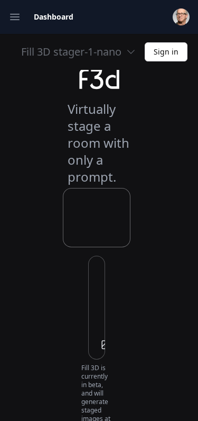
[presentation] (96, 308)
